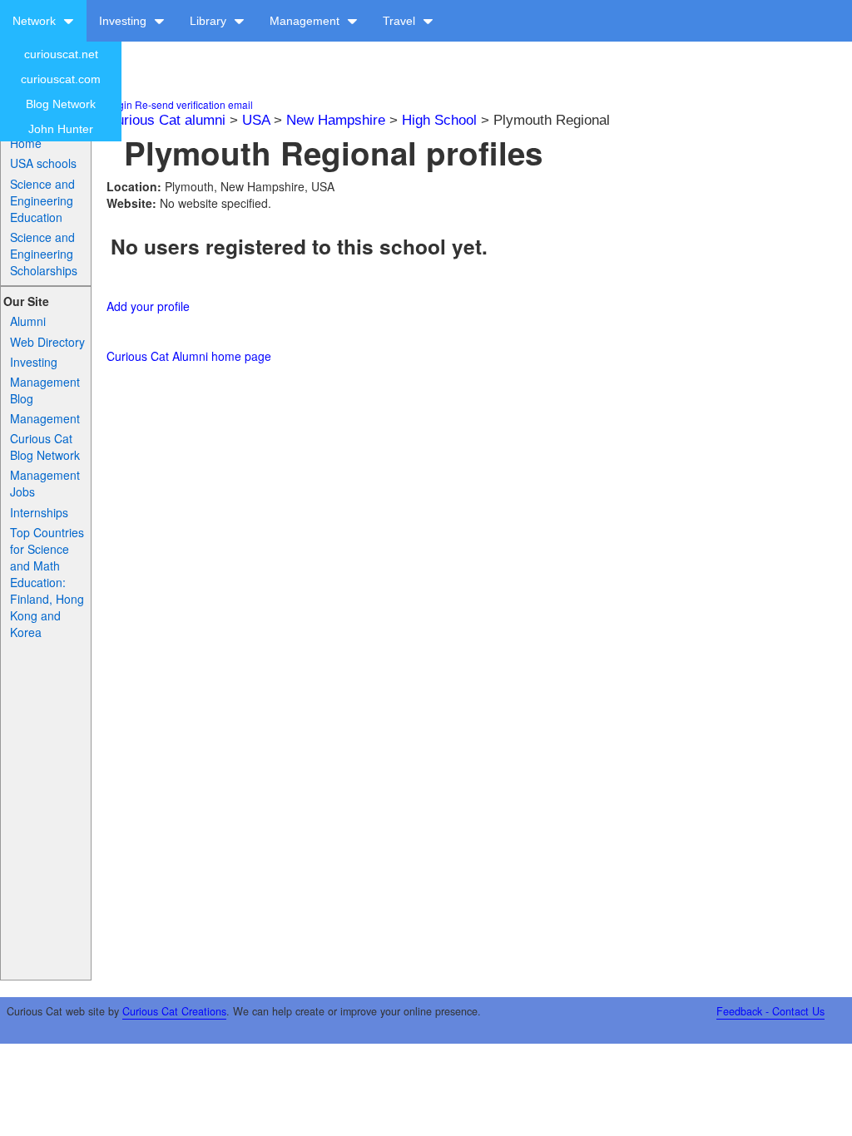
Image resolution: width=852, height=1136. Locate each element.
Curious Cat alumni (165, 120)
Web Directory (47, 341)
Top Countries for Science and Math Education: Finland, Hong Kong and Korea (47, 582)
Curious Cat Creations (174, 1011)
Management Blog (45, 390)
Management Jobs (45, 483)
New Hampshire (335, 120)
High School (439, 120)
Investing (124, 20)
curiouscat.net (61, 54)
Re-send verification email (194, 104)
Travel (401, 20)
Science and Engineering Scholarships (43, 254)
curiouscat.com (61, 79)
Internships (39, 512)
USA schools (43, 163)
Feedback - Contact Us (770, 1011)
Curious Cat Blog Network (45, 446)
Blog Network (61, 104)
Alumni (28, 321)
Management (306, 20)
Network (35, 20)
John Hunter (60, 129)
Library (210, 20)
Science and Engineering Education (42, 200)
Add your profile (148, 306)
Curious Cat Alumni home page (188, 356)
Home (26, 143)
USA (256, 120)
